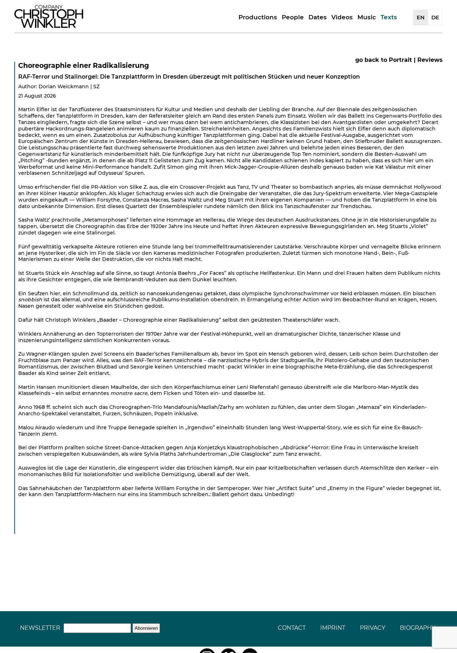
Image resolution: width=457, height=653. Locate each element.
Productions (257, 17)
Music (366, 17)
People (293, 17)
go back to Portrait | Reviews (399, 59)
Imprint (332, 627)
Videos (342, 17)
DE (435, 17)
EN (421, 17)
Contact (292, 627)
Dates (317, 17)
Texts (389, 17)
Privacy (372, 627)
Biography (417, 627)
